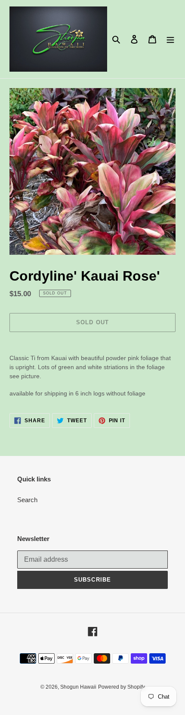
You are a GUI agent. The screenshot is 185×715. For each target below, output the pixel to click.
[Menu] (170, 39)
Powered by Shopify (121, 687)
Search (27, 499)
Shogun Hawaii (78, 687)
